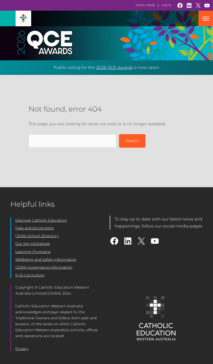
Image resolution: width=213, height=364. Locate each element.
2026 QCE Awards (114, 67)
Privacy (21, 349)
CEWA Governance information (43, 267)
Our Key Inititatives (32, 244)
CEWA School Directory (36, 236)
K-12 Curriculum (29, 275)
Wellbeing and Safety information (45, 259)
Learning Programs (33, 252)
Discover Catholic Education (41, 220)
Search (132, 140)
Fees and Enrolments (34, 228)
